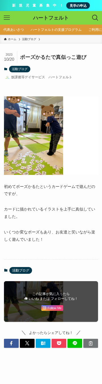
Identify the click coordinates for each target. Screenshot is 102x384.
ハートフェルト (51, 17)
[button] (11, 343)
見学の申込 (78, 5)
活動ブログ (19, 69)
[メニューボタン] (7, 18)
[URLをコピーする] (90, 343)
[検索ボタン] (95, 18)
